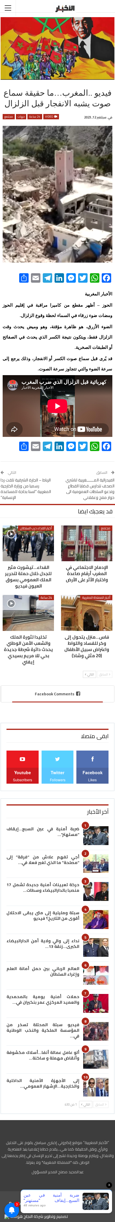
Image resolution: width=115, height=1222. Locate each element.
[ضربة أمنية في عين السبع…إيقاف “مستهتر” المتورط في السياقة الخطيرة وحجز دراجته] (96, 835)
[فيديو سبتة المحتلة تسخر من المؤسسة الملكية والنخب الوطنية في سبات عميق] (96, 1031)
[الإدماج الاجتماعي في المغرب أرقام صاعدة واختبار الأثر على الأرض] (86, 543)
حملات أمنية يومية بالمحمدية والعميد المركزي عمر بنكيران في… (42, 999)
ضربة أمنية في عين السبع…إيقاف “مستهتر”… (42, 831)
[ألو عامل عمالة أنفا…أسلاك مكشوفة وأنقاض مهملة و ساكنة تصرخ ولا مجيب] (96, 1059)
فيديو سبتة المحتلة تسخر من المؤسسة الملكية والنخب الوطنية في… (42, 1030)
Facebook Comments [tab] (54, 694)
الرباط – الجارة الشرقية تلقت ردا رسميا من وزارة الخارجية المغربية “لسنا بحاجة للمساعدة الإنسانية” (26, 488)
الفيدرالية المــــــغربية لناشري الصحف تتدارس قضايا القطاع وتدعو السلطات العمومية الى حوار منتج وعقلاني (89, 488)
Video (49, 116)
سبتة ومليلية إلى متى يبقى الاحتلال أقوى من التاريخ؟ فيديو (42, 915)
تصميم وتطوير (56, 1216)
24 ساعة (34, 116)
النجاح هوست (21, 1216)
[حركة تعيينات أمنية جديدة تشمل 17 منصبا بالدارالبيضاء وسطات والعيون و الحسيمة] (96, 891)
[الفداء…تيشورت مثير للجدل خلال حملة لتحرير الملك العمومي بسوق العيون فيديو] (28, 543)
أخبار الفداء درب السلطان (36, 528)
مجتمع (8, 116)
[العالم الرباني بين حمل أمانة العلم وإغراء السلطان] (96, 975)
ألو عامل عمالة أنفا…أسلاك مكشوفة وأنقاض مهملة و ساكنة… (42, 1055)
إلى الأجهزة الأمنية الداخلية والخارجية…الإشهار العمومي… (42, 1083)
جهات (21, 116)
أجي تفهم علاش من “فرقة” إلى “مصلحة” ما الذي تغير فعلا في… (42, 859)
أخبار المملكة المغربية (96, 597)
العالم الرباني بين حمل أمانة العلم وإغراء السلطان (42, 971)
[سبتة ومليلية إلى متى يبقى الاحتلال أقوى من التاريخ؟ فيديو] (96, 919)
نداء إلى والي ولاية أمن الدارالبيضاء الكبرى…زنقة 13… (42, 943)
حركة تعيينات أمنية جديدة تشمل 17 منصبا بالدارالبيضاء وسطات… (42, 887)
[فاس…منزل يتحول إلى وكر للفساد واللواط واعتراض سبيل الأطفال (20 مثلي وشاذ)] (86, 613)
